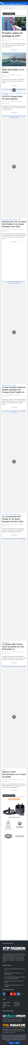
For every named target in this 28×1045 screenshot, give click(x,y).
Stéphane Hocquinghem (19, 39)
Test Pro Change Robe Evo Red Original (12, 97)
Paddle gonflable (7, 385)
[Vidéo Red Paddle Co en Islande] (14, 59)
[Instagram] (7, 994)
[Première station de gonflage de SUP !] (14, 23)
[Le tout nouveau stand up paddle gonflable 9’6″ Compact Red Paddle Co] (14, 332)
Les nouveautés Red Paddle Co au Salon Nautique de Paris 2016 (12, 519)
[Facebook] (4, 994)
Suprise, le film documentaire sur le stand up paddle (14, 774)
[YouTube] (11, 994)
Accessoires (5, 93)
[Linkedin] (18, 994)
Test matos (6, 94)
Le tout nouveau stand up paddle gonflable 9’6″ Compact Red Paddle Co (13, 389)
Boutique (12, 93)
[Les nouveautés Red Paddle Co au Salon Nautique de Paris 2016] (14, 461)
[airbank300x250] (14, 807)
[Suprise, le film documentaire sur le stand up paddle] (14, 716)
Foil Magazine (17, 1004)
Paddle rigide (13, 219)
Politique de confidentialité (16, 1040)
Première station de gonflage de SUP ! (12, 34)
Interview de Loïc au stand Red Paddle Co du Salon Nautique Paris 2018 (14, 224)
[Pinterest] (14, 994)
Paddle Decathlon (6, 1005)
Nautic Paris (5, 219)
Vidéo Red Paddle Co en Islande (13, 71)
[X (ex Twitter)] (22, 994)
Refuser (17, 1042)
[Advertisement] (14, 261)
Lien (3, 1007)
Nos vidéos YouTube (20, 93)
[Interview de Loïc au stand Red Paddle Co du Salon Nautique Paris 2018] (14, 166)
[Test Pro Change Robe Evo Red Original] (14, 90)
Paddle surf (16, 1005)
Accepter (12, 1042)
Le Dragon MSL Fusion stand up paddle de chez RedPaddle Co (13, 646)
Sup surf (4, 1004)
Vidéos (4, 67)
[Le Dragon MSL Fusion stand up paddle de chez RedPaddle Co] (14, 589)
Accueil (4, 8)
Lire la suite (14, 49)
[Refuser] (26, 1039)
